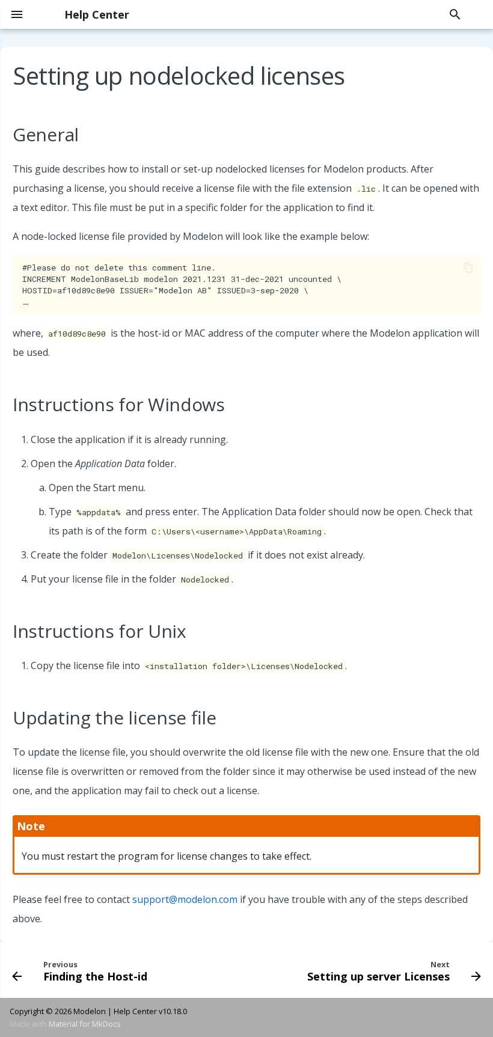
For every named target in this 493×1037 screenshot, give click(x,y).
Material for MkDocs (85, 1023)
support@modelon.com (184, 899)
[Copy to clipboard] (468, 267)
